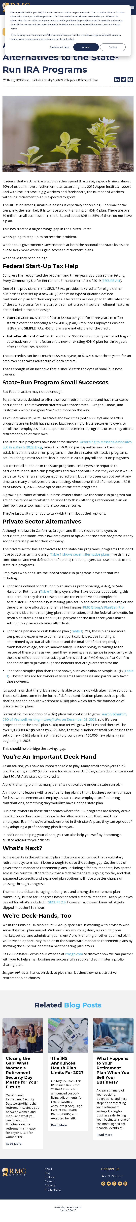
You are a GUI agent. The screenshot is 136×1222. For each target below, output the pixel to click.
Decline (113, 47)
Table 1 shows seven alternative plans (80, 554)
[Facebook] (130, 80)
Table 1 (46, 591)
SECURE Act (111, 280)
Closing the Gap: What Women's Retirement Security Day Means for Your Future (22, 1072)
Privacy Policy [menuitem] (53, 1189)
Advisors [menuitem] (50, 1185)
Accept (86, 47)
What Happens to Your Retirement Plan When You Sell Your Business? (113, 1070)
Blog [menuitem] (47, 1173)
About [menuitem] (48, 1169)
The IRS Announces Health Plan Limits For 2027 (67, 1065)
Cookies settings (59, 47)
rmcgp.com (74, 954)
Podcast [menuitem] (50, 1177)
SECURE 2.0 (57, 902)
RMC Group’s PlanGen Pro (103, 607)
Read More (14, 1144)
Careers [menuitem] (50, 1181)
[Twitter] (123, 80)
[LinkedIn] (117, 80)
